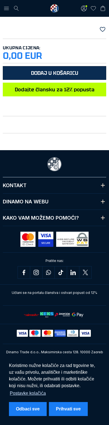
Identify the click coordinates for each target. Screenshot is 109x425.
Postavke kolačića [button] (28, 393)
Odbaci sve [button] (28, 409)
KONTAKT (15, 185)
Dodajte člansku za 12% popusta (54, 89)
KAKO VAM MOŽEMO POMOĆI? (41, 218)
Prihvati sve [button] (68, 409)
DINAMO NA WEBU (26, 202)
